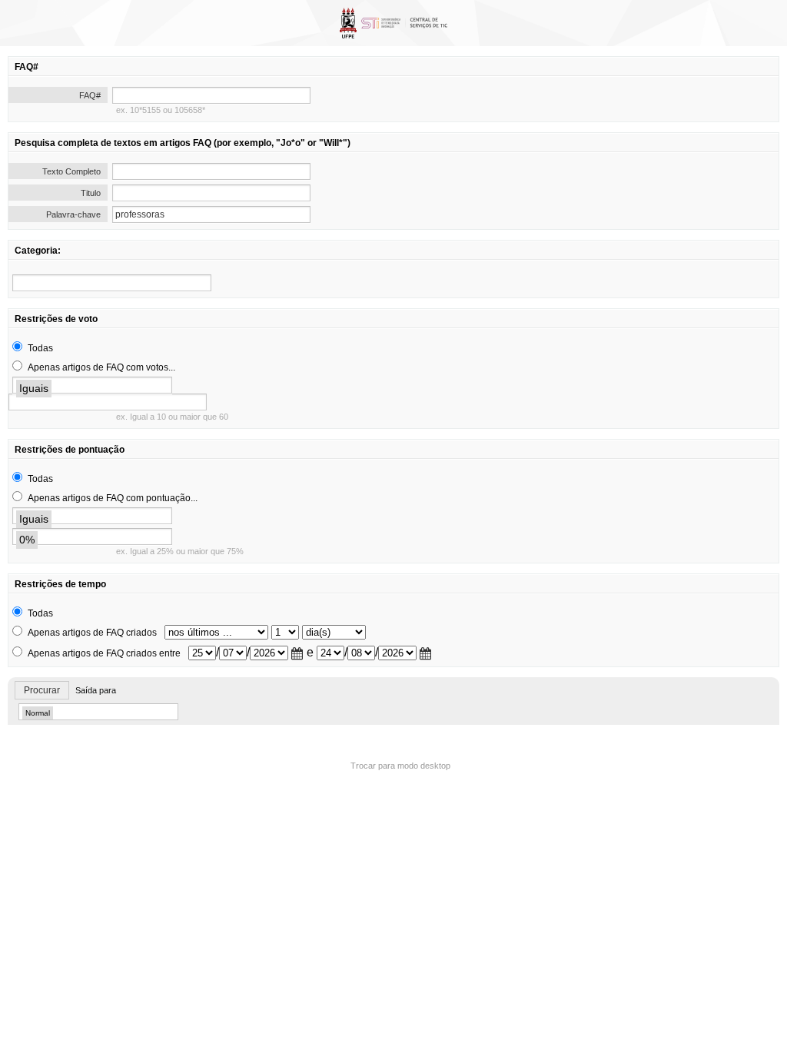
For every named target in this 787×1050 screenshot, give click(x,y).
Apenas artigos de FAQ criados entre (104, 653)
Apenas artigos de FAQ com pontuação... (113, 498)
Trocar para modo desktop (400, 765)
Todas (40, 348)
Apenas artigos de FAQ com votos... (101, 367)
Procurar (42, 690)
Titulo (91, 193)
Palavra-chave (73, 214)
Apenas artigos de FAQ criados (92, 632)
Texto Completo (71, 171)
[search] (111, 282)
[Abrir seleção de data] (297, 653)
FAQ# (90, 95)
